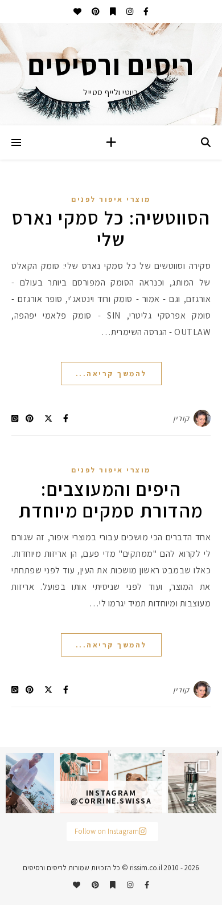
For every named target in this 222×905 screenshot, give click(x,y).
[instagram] (129, 11)
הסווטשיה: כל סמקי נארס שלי (111, 228)
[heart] (77, 11)
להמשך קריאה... (111, 373)
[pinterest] (95, 11)
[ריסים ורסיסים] (111, 74)
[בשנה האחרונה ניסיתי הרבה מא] (192, 783)
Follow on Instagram (107, 831)
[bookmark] (112, 11)
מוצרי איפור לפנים (111, 199)
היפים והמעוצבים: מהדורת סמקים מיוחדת (111, 499)
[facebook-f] (145, 11)
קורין (181, 418)
